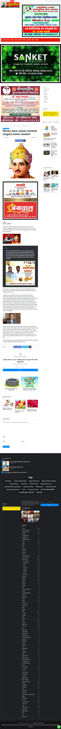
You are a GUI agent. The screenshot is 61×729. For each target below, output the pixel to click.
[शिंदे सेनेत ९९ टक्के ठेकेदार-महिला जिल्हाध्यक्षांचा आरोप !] (8, 403)
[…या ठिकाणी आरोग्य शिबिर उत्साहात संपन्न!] (46, 173)
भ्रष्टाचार (23, 646)
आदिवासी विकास (25, 537)
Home (4, 126)
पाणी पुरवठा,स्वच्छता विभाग (26, 637)
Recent (50, 122)
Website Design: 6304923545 (38, 723)
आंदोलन (23, 541)
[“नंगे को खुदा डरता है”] (24, 512)
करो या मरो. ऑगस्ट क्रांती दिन (48, 489)
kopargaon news (28, 486)
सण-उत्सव (23, 700)
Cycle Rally (24, 484)
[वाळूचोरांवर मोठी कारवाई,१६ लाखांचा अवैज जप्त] (36, 516)
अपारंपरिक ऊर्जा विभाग (26, 530)
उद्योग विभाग (24, 550)
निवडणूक (24, 39)
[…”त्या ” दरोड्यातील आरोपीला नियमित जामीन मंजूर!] (36, 520)
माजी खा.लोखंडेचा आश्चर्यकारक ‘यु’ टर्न (54, 134)
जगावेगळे (23, 591)
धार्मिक (23, 611)
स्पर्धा (23, 714)
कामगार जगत (25, 567)
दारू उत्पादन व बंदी (25, 604)
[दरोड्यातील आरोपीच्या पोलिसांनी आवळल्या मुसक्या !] (46, 185)
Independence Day (46, 484)
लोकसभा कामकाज (25, 666)
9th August (8, 481)
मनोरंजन (23, 650)
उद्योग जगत (24, 548)
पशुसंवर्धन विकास (25, 633)
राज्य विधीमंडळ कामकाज (26, 663)
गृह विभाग (23, 581)
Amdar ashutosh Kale (20, 481)
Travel (23, 489)
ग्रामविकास (24, 583)
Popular (44, 122)
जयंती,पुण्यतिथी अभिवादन (26, 593)
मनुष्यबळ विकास (25, 648)
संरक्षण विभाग (24, 703)
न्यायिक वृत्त (24, 626)
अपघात (23, 528)
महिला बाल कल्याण (25, 657)
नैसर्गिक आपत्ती (24, 624)
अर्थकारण (23, 533)
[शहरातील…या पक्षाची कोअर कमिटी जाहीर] (20, 404)
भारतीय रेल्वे (24, 644)
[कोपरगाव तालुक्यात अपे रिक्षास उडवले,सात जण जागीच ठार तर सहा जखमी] (46, 152)
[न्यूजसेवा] (10, 5)
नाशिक (23, 617)
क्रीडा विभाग (24, 576)
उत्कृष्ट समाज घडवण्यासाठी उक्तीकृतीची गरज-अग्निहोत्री (32, 410)
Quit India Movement (13, 489)
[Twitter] (50, 1)
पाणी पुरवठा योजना (25, 635)
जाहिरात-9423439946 (41, 3)
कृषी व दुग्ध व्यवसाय (25, 557)
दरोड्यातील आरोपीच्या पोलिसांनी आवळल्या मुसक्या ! (46, 190)
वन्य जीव (23, 670)
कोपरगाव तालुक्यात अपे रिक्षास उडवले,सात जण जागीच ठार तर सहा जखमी (54, 153)
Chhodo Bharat (13, 484)
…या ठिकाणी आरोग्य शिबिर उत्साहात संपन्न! (46, 179)
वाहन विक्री (24, 676)
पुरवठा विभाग (24, 639)
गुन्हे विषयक (29, 39)
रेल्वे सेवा (23, 665)
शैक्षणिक (23, 696)
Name (4, 436)
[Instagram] (54, 1)
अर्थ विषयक (25, 563)
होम (2, 39)
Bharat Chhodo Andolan (49, 481)
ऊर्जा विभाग (24, 552)
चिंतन (23, 587)
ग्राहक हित (23, 585)
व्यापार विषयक (24, 690)
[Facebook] (48, 1)
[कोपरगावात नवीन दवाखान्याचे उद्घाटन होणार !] (54, 185)
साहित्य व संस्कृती (25, 711)
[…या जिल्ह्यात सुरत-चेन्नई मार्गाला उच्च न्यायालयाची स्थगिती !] (36, 512)
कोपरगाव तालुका (6, 39)
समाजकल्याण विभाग (25, 701)
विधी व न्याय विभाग (25, 679)
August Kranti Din (34, 481)
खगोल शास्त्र (24, 578)
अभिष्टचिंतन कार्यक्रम (25, 532)
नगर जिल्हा (24, 613)
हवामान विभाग (24, 716)
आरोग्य (33, 39)
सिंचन (23, 713)
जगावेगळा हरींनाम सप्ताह (26, 589)
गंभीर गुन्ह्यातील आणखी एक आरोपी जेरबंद (54, 176)
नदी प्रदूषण (24, 615)
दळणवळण (24, 602)
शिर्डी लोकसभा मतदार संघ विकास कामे (28, 694)
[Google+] (47, 1)
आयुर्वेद (23, 543)
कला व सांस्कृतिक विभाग (26, 556)
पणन (23, 628)
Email (4, 441)
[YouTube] (52, 1)
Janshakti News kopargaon (13, 486)
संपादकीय (20, 39)
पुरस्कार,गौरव (24, 641)
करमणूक (23, 554)
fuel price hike (33, 484)
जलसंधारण (24, 594)
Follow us (4, 503)
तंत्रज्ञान (23, 600)
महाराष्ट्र (16, 39)
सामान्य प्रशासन (24, 709)
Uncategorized (26, 561)
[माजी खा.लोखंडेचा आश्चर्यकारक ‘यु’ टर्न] (46, 135)
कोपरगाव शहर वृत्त (25, 574)
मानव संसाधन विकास (25, 661)
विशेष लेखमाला (24, 685)
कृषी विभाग (25, 569)
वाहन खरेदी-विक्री (25, 674)
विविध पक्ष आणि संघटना (9, 126)
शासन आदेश (24, 692)
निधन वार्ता (37, 39)
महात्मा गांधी (39, 492)
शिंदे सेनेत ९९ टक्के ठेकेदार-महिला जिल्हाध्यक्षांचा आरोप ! (7, 409)
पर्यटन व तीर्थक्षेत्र (24, 631)
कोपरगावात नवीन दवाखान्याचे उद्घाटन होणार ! (54, 189)
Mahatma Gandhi (51, 486)
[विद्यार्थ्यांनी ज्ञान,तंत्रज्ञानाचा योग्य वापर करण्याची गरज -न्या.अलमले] (24, 516)
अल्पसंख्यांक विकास (25, 535)
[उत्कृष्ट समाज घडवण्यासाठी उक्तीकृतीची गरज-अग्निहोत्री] (32, 403)
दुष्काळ (23, 607)
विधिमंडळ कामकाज (25, 677)
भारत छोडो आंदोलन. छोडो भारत (26, 492)
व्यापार (23, 689)
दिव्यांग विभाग (24, 605)
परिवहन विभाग (24, 629)
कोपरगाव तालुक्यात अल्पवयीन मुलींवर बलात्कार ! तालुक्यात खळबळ (49, 139)
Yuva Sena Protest (33, 489)
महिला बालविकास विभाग (26, 659)
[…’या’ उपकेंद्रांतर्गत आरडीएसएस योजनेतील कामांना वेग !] (30, 520)
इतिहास (23, 545)
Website (22, 441)
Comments (56, 122)
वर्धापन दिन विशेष (25, 672)
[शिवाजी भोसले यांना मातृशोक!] (30, 512)
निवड (23, 620)
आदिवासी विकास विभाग (26, 539)
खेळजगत (23, 580)
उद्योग (23, 546)
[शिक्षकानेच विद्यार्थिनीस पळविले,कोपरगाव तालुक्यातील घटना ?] (46, 128)
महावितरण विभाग (25, 655)
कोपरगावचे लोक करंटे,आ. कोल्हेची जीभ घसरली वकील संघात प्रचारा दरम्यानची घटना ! (54, 145)
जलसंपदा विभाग (24, 596)
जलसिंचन (23, 598)
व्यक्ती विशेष (24, 687)
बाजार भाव (24, 642)
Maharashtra (39, 486)
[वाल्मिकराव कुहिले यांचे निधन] (24, 520)
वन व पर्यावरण (24, 668)
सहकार (23, 705)
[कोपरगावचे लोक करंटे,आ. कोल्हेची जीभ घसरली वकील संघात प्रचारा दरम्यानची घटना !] (46, 144)
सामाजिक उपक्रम (25, 707)
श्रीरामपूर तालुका (24, 698)
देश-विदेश (12, 39)
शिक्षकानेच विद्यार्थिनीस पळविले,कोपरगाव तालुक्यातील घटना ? (54, 128)
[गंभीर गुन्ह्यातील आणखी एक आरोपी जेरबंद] (54, 172)
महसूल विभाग (24, 652)
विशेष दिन (23, 683)
